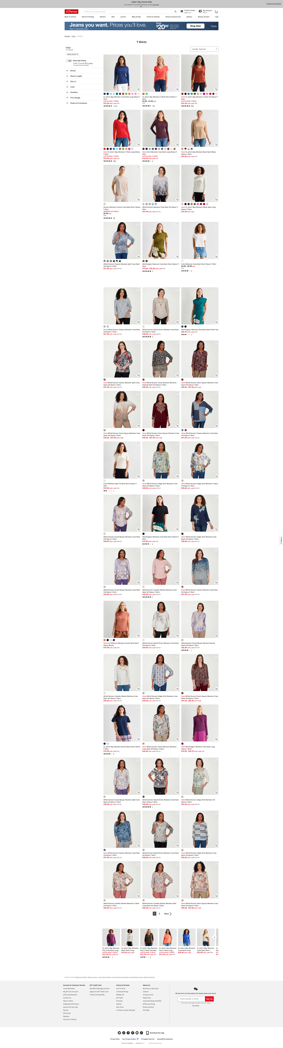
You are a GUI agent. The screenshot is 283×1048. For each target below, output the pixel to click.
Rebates (66, 1016)
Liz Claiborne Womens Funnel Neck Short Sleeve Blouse (121, 644)
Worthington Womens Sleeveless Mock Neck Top (199, 330)
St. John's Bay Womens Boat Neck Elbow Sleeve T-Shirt (198, 153)
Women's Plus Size (149, 977)
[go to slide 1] (137, 6)
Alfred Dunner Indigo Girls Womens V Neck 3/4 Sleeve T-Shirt (199, 485)
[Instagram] (124, 1033)
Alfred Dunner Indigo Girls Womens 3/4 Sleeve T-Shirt (198, 801)
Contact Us (67, 998)
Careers (146, 992)
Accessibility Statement (165, 1039)
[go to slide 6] (146, 6)
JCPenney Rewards (70, 995)
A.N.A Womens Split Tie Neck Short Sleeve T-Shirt (120, 485)
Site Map (146, 1010)
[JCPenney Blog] (142, 1033)
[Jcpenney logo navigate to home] (71, 11)
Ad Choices (139, 1043)
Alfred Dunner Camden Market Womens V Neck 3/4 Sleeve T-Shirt (121, 904)
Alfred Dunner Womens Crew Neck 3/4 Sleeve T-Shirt (160, 208)
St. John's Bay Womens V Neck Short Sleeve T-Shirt (159, 98)
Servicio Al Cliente (69, 1019)
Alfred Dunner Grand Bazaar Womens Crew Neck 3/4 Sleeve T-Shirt (121, 538)
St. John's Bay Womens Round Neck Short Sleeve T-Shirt (121, 748)
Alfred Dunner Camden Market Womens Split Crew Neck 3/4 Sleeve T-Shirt (159, 904)
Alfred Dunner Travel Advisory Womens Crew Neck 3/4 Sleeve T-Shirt (159, 748)
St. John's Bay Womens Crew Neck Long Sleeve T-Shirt (121, 98)
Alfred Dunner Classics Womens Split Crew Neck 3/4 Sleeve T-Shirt (121, 265)
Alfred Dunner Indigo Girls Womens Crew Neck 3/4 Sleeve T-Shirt (159, 485)
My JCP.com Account (70, 992)
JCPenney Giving (149, 1004)
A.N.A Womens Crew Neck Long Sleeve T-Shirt (159, 153)
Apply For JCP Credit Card (99, 992)
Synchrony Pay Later (70, 1007)
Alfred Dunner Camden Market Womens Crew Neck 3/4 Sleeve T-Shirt (159, 591)
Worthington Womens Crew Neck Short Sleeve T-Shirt (160, 265)
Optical (119, 1004)
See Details (195, 1005)
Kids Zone (120, 1007)
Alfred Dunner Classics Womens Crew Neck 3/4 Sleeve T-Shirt (121, 331)
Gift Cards (67, 1013)
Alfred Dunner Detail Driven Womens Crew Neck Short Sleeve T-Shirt (160, 801)
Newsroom (147, 998)
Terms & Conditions (127, 1043)
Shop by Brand (148, 1007)
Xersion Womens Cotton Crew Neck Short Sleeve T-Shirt (121, 208)
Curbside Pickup (122, 992)
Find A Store (120, 988)
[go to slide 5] (144, 6)
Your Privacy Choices (129, 1039)
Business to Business (151, 988)
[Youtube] (137, 1033)
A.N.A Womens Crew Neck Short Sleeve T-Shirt (198, 264)
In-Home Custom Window (125, 1010)
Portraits (119, 1001)
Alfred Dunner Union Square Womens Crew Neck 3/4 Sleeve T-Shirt (199, 384)
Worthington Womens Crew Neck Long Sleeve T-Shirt (198, 748)
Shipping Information (71, 1004)
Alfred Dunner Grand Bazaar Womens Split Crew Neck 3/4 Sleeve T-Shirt (121, 801)
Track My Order (69, 988)
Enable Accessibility (274, 4)
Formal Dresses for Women (120, 977)
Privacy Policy (115, 1039)
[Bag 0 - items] (216, 11)
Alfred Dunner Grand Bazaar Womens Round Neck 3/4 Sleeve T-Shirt (198, 644)
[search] (176, 11)
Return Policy (68, 1001)
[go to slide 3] (141, 6)
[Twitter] (119, 1033)
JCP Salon (119, 998)
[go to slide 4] (142, 6)
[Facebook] (128, 1033)
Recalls (65, 1010)
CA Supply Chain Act (147, 1039)
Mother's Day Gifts (81, 977)
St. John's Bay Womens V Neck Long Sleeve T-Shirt (121, 153)
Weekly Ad (120, 995)
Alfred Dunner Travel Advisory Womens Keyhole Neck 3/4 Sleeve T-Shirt (159, 384)
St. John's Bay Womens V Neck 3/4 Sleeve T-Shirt (199, 98)
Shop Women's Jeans (136, 977)
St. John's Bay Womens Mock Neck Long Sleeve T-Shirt (198, 208)
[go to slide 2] (139, 6)
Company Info (148, 995)
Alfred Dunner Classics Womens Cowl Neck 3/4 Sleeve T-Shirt (199, 591)
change (90, 63)
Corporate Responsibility (152, 1001)
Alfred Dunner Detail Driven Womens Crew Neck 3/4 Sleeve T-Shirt (160, 331)
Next (166, 913)
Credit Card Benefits (97, 995)
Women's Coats (92, 977)
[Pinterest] (133, 1033)
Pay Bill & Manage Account (99, 988)
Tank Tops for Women (104, 977)
